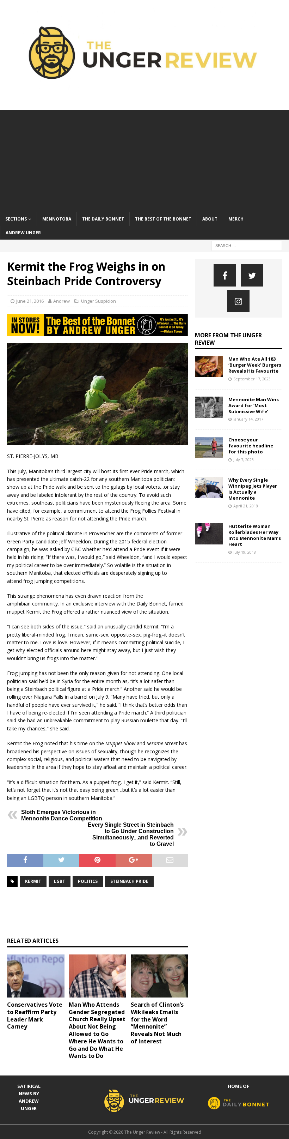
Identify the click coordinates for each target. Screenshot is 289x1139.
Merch (236, 219)
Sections (16, 219)
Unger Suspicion (98, 301)
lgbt (59, 881)
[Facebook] (225, 275)
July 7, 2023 (243, 459)
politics (88, 881)
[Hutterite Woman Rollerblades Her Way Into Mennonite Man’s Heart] (209, 533)
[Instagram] (238, 301)
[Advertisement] (144, 159)
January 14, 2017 (248, 419)
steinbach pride (129, 881)
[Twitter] (252, 275)
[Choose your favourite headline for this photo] (209, 447)
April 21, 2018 (245, 505)
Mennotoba (56, 219)
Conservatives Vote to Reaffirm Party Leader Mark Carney (34, 1015)
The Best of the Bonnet (163, 219)
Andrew (61, 301)
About (209, 219)
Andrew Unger (23, 233)
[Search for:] (246, 245)
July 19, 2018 (244, 552)
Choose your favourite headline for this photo (250, 445)
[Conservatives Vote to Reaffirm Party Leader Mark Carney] (35, 976)
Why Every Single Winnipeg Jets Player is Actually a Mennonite (252, 489)
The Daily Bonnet (103, 219)
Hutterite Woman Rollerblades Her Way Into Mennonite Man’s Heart (254, 535)
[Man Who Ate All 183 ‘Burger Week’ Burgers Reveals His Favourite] (209, 366)
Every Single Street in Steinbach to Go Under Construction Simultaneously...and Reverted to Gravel (131, 834)
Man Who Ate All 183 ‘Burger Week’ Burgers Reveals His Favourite (254, 365)
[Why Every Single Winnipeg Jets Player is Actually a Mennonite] (209, 487)
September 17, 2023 (252, 378)
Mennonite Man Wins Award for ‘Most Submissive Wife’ (253, 405)
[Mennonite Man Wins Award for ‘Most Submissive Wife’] (209, 407)
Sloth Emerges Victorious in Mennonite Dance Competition (61, 815)
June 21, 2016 (30, 301)
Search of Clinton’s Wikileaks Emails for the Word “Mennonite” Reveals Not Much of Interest (157, 1023)
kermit (33, 881)
